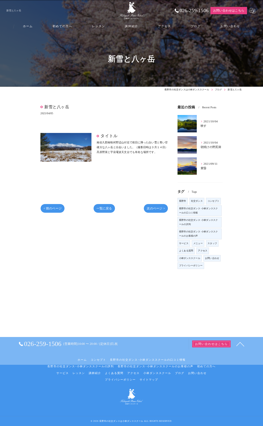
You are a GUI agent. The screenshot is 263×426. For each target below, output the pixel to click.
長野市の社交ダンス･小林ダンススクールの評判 (198, 222)
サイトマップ (149, 379)
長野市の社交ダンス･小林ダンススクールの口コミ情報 (198, 210)
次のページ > (156, 208)
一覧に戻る (104, 208)
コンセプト (213, 201)
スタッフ (212, 243)
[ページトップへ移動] (240, 344)
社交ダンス (197, 201)
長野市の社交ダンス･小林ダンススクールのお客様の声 (198, 233)
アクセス (202, 250)
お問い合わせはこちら (228, 10)
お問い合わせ (212, 258)
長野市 (182, 201)
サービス (183, 243)
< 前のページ (53, 208)
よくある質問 (186, 250)
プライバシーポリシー (191, 265)
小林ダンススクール (189, 258)
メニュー (198, 243)
